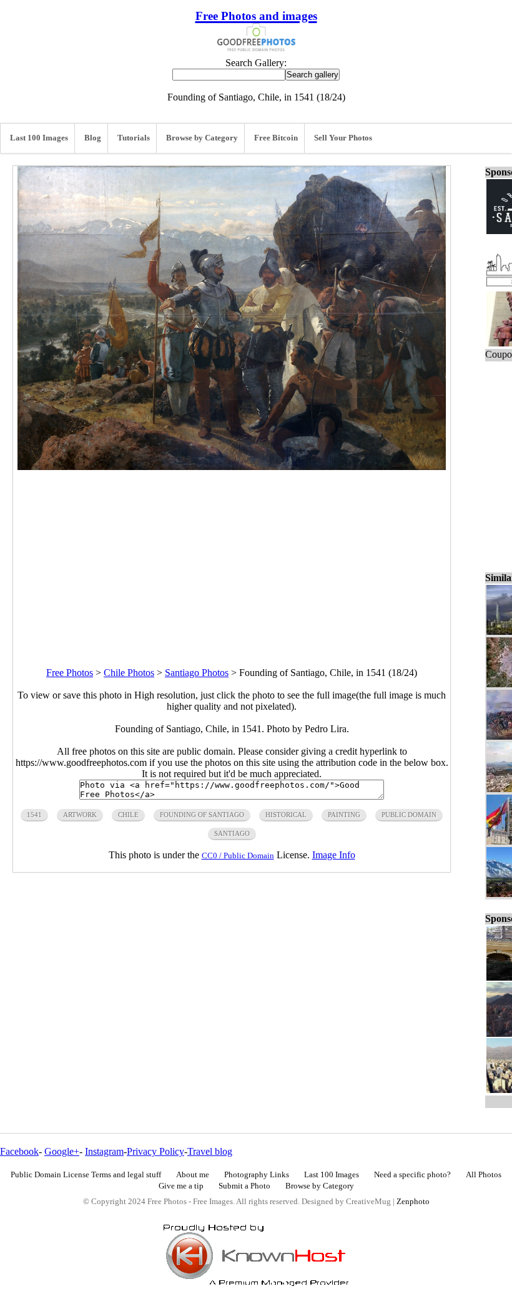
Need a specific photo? (412, 1174)
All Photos (483, 1174)
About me (192, 1174)
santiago (232, 833)
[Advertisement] (231, 557)
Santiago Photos (197, 672)
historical (286, 814)
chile (128, 814)
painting (344, 814)
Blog (92, 138)
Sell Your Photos (343, 138)
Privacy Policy (155, 1151)
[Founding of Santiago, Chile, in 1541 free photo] (231, 466)
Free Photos (69, 672)
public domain (409, 814)
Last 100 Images (39, 138)
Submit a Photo (244, 1186)
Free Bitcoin (276, 138)
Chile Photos (129, 672)
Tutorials (133, 138)
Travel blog (209, 1151)
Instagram (104, 1151)
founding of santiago (202, 814)
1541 (34, 814)
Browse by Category (202, 138)
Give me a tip (181, 1186)
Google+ (61, 1151)
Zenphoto (413, 1201)
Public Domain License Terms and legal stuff (86, 1174)
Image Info (333, 855)
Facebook (19, 1151)
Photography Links (256, 1174)
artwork (80, 814)
